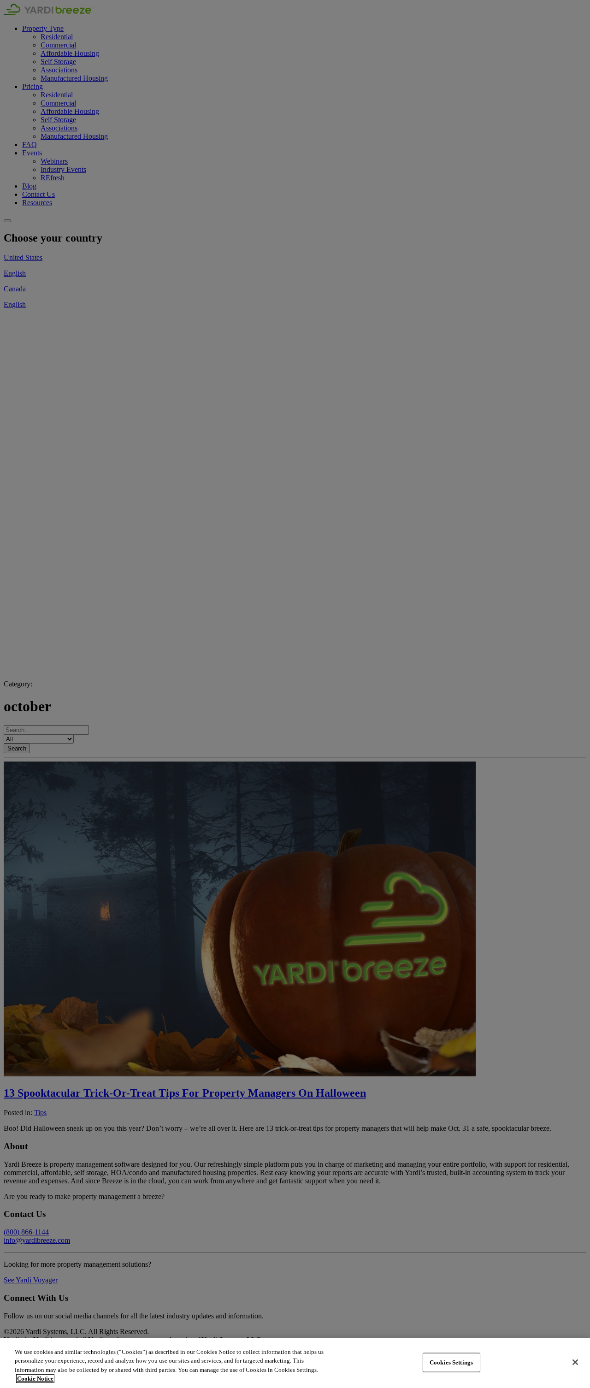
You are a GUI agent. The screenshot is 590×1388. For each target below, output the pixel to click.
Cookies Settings (451, 1362)
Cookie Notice (35, 1378)
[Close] (575, 1362)
